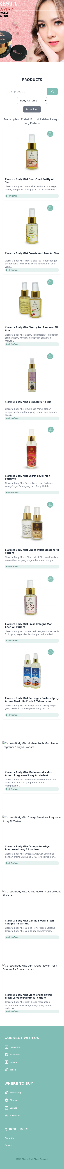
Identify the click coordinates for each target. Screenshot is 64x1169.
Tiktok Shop (15, 1092)
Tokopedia (15, 1115)
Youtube (14, 1062)
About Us (9, 1138)
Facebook (15, 1054)
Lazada (13, 1108)
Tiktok (13, 1069)
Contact (8, 1145)
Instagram (15, 1047)
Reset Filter (32, 109)
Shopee (14, 1100)
